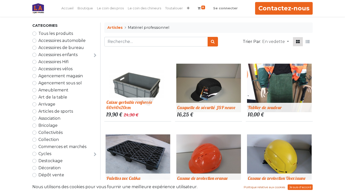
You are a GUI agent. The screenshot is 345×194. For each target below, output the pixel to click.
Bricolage (48, 125)
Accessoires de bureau (61, 47)
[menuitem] (67, 8)
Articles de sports (55, 111)
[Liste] (308, 41)
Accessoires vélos (55, 68)
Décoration (49, 167)
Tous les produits (55, 33)
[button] (188, 8)
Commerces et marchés (62, 146)
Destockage (50, 160)
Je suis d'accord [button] (300, 187)
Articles (115, 27)
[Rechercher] (213, 41)
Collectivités (50, 132)
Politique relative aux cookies (264, 187)
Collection (48, 139)
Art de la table (52, 97)
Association (49, 118)
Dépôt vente (51, 175)
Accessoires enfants (58, 54)
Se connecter (225, 8)
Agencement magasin (60, 76)
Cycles (44, 153)
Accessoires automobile (62, 40)
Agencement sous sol (60, 83)
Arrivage (46, 104)
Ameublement (53, 90)
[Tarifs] (298, 41)
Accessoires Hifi (53, 61)
